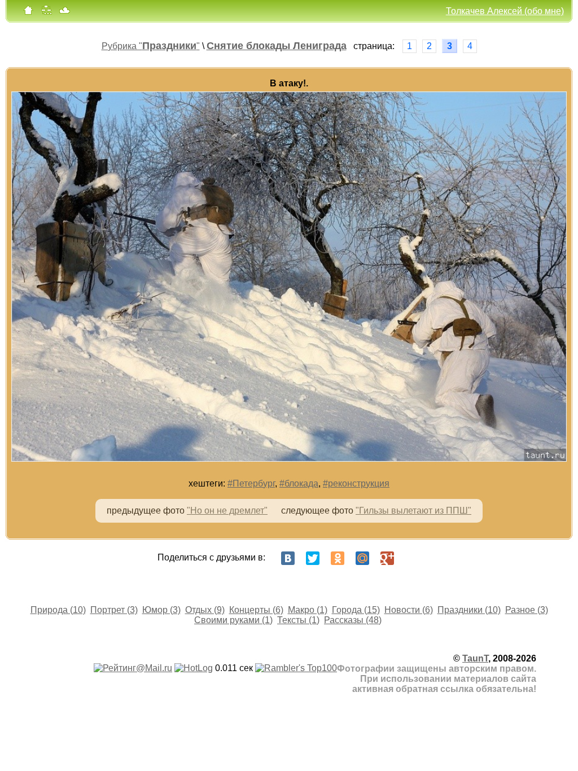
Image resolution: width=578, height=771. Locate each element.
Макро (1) (307, 610)
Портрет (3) (114, 610)
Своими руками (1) (233, 620)
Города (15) (356, 610)
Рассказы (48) (353, 620)
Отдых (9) (205, 610)
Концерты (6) (256, 610)
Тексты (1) (298, 620)
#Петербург (251, 483)
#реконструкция (356, 483)
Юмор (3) (161, 610)
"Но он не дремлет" (227, 510)
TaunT (475, 658)
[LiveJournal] (412, 558)
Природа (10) (58, 610)
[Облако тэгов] (64, 12)
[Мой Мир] (362, 558)
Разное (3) (526, 610)
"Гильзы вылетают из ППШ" (413, 510)
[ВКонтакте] (288, 558)
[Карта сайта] (46, 12)
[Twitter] (312, 558)
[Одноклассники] (337, 558)
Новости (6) (408, 610)
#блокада (298, 483)
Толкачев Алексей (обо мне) (505, 11)
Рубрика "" (151, 46)
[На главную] (28, 12)
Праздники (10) (469, 610)
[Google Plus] (387, 558)
